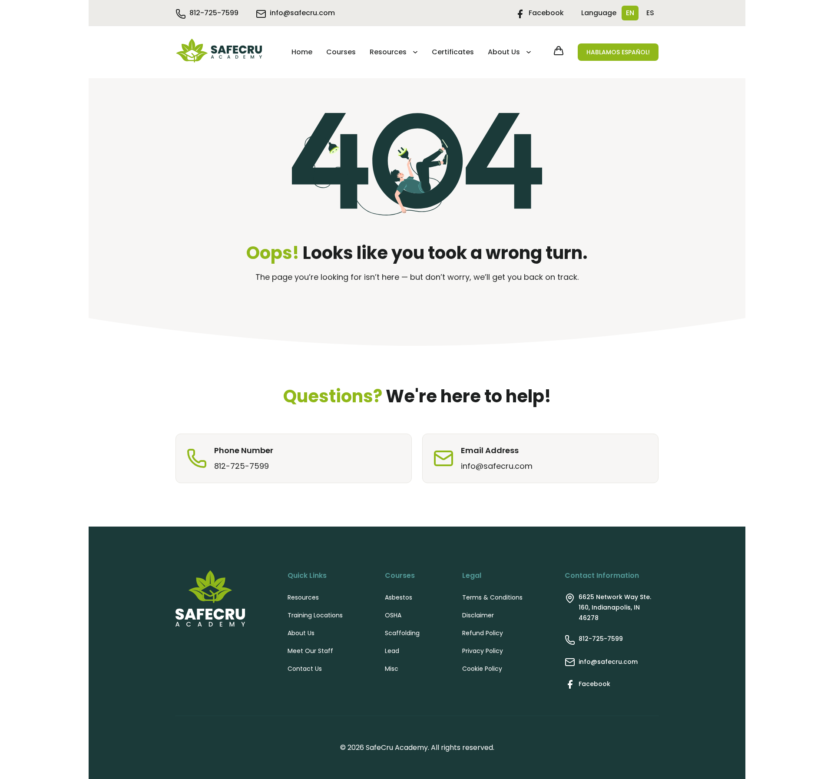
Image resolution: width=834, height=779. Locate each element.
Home (301, 52)
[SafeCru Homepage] (218, 52)
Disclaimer (478, 615)
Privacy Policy (482, 650)
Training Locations (315, 615)
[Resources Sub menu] (414, 52)
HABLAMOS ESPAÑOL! (618, 52)
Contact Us (305, 668)
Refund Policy (482, 633)
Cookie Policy (482, 668)
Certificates (453, 52)
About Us (504, 52)
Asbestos (398, 597)
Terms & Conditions (492, 597)
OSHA (393, 615)
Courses (341, 52)
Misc (391, 668)
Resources (388, 52)
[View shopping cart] (558, 52)
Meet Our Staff (310, 650)
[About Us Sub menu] (527, 52)
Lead (392, 650)
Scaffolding (402, 633)
